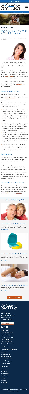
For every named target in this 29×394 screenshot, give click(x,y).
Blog (6, 38)
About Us (4, 371)
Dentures (4, 352)
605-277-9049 (19, 85)
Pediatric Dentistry (6, 354)
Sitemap (4, 380)
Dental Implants (6, 363)
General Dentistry (6, 356)
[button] (2, 327)
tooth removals (9, 76)
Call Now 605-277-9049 (8, 315)
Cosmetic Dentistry (7, 358)
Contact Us (5, 376)
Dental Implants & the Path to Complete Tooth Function (14, 224)
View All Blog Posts (14, 297)
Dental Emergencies (7, 361)
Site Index (4, 382)
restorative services (10, 98)
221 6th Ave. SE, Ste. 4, (8, 318)
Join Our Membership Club (14, 1)
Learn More (5, 229)
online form (19, 193)
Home (2, 38)
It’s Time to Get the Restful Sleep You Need (14, 285)
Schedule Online (7, 323)
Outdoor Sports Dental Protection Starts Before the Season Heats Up (14, 254)
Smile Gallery (5, 373)
